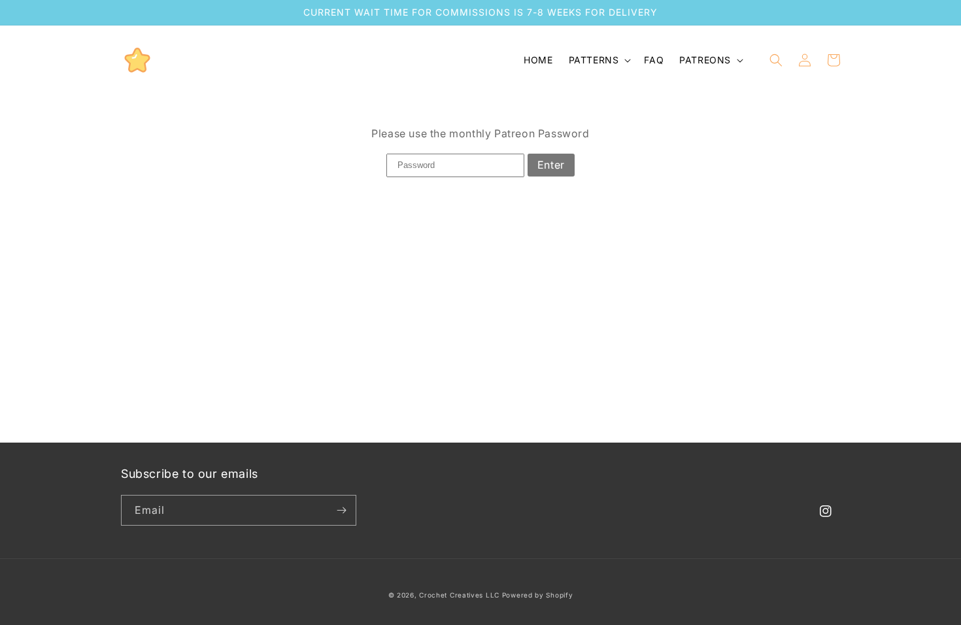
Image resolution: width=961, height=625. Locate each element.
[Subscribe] (341, 510)
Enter (551, 164)
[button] (599, 60)
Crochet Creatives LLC (459, 595)
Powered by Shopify (537, 595)
